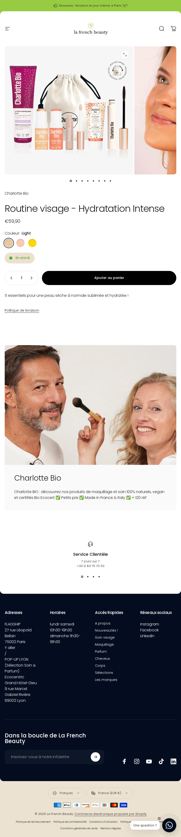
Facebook (149, 630)
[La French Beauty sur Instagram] (137, 761)
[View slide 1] (82, 577)
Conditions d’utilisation (103, 822)
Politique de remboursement (33, 822)
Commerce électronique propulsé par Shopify (110, 814)
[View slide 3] (93, 577)
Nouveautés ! (106, 630)
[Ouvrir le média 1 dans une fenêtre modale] (125, 54)
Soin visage (105, 637)
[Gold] (32, 243)
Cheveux (102, 658)
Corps (100, 665)
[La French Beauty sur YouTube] (149, 761)
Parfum (101, 651)
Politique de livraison (22, 310)
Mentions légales (110, 828)
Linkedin (147, 636)
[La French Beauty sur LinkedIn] (173, 761)
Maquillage (104, 644)
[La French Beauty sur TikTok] (161, 761)
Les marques (106, 680)
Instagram (149, 624)
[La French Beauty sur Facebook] (124, 761)
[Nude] (20, 243)
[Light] (9, 243)
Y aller (10, 647)
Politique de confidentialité (69, 822)
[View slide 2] (87, 577)
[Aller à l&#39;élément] (71, 181)
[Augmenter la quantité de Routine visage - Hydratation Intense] (32, 278)
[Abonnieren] (95, 757)
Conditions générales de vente (79, 828)
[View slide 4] (99, 577)
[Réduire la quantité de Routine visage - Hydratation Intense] (10, 278)
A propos (103, 623)
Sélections (104, 673)
